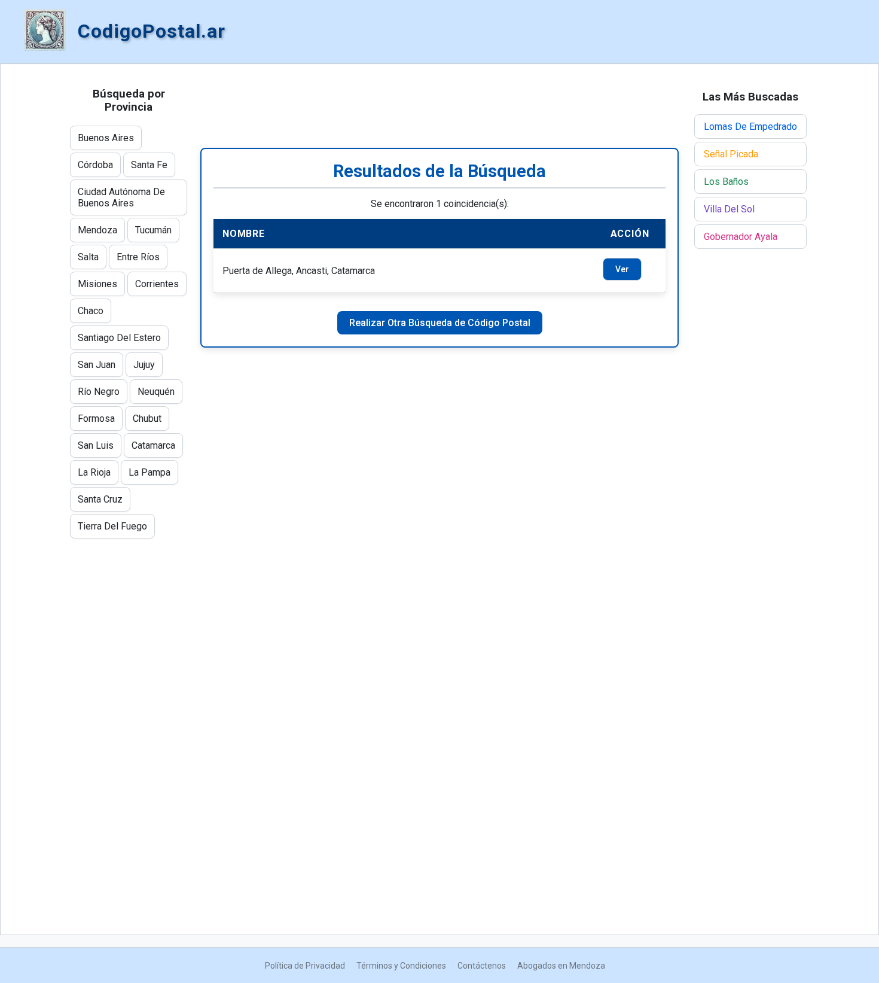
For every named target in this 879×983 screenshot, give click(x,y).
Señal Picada (731, 154)
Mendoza (97, 230)
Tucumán (153, 230)
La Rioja (94, 472)
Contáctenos (481, 965)
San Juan (96, 364)
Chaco (90, 310)
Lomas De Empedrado (750, 126)
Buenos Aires (106, 138)
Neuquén (156, 391)
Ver (622, 269)
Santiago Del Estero (119, 337)
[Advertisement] (439, 106)
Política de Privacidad (305, 965)
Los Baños (726, 181)
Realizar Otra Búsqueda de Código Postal (439, 322)
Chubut (147, 418)
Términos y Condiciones (401, 965)
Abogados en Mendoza (561, 965)
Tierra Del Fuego (112, 526)
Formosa (96, 418)
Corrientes (157, 284)
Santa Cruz (100, 499)
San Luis (96, 445)
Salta (88, 257)
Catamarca (153, 445)
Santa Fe (149, 165)
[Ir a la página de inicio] (45, 31)
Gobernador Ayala (740, 236)
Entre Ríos (138, 257)
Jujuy (144, 364)
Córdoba (95, 165)
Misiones (97, 284)
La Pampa (149, 472)
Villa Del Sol (729, 209)
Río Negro (99, 391)
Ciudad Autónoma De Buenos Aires (121, 197)
